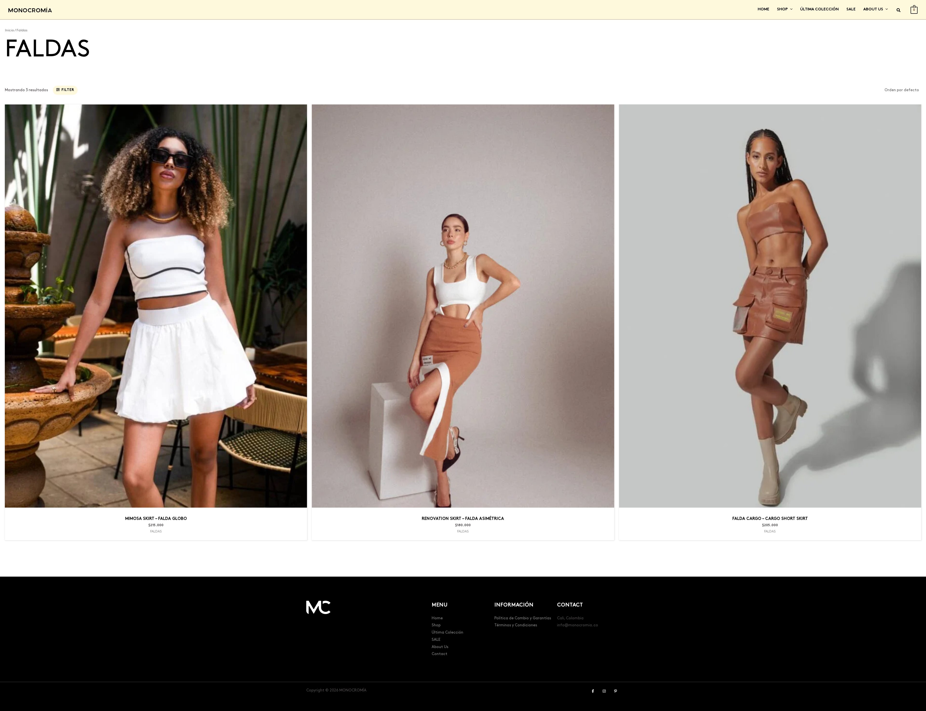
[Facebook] (593, 691)
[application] (790, 9)
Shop (436, 625)
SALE (436, 640)
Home (437, 618)
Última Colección (447, 632)
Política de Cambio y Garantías (522, 618)
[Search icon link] (899, 11)
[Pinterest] (615, 691)
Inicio (9, 30)
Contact (439, 654)
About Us (440, 647)
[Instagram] (604, 691)
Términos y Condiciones (515, 625)
